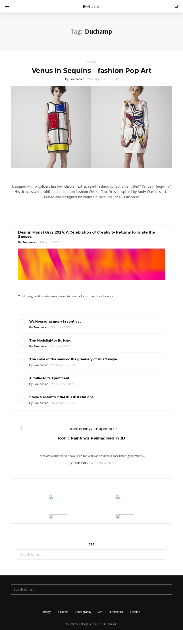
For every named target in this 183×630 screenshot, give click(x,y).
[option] (91, 447)
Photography (83, 611)
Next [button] (165, 429)
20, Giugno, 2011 (98, 79)
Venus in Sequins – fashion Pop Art (92, 70)
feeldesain (77, 79)
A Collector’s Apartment (49, 378)
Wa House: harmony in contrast (55, 321)
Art (100, 611)
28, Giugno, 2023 (63, 365)
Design (91, 62)
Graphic (63, 611)
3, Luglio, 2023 (61, 327)
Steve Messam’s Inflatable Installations (61, 397)
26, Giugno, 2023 (63, 384)
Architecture (116, 611)
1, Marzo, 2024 (49, 242)
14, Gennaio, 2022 (102, 463)
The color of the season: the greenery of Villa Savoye (73, 359)
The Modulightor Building (50, 340)
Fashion (135, 611)
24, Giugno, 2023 (63, 403)
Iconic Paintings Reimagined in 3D (91, 438)
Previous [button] (18, 429)
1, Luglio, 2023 (61, 346)
